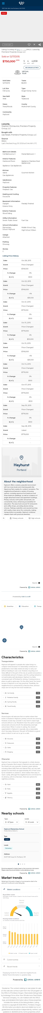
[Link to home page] (21, 3)
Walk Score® (25, 596)
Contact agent (7, 44)
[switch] (29, 44)
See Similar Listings (32, 67)
